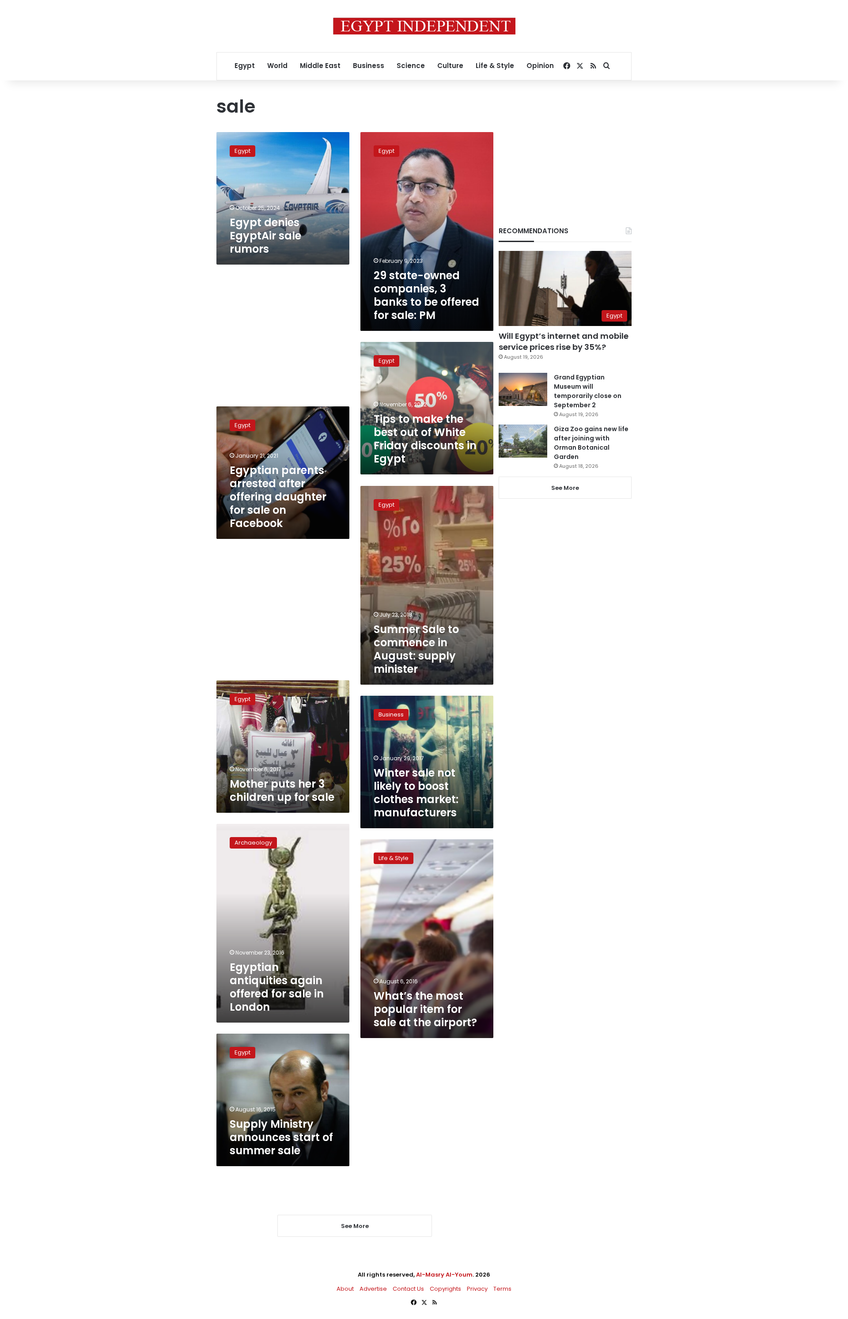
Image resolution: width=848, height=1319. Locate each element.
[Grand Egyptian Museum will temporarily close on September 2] (523, 389)
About (345, 1289)
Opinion (540, 65)
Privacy (477, 1289)
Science (411, 65)
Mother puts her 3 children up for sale (282, 790)
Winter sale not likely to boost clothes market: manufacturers (416, 793)
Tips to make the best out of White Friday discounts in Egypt (425, 439)
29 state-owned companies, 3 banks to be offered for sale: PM (426, 295)
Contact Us (408, 1289)
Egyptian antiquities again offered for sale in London (277, 987)
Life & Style (495, 65)
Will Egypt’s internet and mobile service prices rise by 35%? (563, 341)
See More (565, 488)
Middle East (320, 65)
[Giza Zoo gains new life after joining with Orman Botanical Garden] (523, 441)
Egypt (245, 65)
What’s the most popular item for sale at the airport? (425, 1009)
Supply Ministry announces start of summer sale (281, 1137)
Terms (502, 1289)
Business (368, 65)
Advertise (373, 1289)
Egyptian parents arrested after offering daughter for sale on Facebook (278, 497)
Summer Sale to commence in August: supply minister (416, 649)
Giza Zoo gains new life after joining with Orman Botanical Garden (591, 443)
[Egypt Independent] (424, 26)
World (277, 65)
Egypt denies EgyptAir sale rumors (265, 235)
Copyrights (445, 1289)
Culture (450, 65)
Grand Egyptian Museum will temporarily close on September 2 (587, 391)
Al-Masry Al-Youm (444, 1274)
